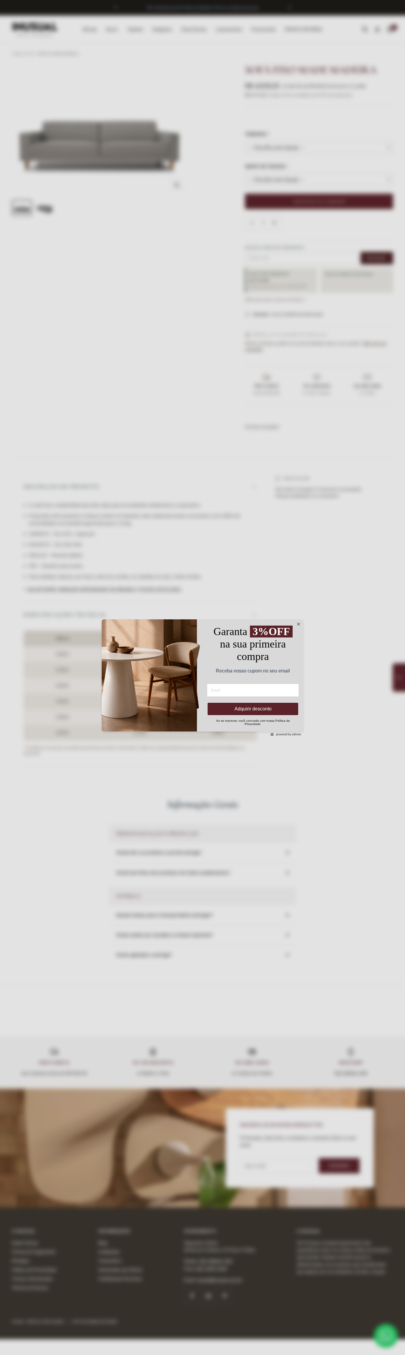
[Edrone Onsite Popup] (202, 677)
